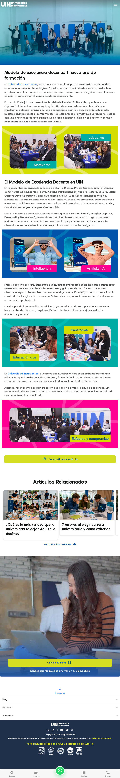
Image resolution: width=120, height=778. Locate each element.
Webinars (7, 715)
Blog (4, 699)
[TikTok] (53, 730)
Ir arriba (60, 693)
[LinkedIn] (72, 730)
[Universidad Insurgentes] (60, 724)
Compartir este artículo (63, 459)
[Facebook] (57, 730)
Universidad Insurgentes (22, 84)
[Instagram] (48, 730)
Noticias (7, 707)
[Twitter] (67, 730)
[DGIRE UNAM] (70, 751)
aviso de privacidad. (102, 738)
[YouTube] (61, 730)
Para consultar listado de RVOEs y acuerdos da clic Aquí (58, 743)
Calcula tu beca (56, 662)
